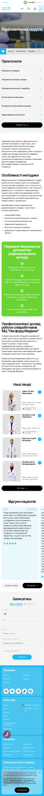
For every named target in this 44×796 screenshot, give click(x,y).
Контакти (26, 675)
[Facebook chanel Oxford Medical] (12, 691)
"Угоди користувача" (15, 780)
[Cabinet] (35, 8)
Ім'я (4, 620)
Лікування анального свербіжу (16, 88)
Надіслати (22, 657)
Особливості (21, 51)
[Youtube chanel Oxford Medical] (6, 691)
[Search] (29, 8)
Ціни (5, 716)
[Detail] (22, 400)
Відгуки (6, 712)
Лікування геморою (10, 71)
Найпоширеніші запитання (10, 724)
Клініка (5, 629)
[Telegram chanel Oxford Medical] (30, 691)
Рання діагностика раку (13, 97)
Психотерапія (28, 755)
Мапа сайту (8, 729)
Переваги (31, 51)
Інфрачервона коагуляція (13, 115)
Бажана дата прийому (11, 639)
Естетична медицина (12, 751)
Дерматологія (28, 748)
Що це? (11, 51)
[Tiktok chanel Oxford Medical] (24, 691)
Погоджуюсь (22, 790)
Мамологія (8, 755)
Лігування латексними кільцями (16, 106)
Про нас (7, 682)
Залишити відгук (11, 585)
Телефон (6, 610)
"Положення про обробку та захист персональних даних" (18, 780)
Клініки (6, 719)
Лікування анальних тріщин (14, 79)
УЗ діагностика (28, 751)
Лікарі (40, 51)
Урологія (7, 748)
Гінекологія (27, 744)
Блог (5, 675)
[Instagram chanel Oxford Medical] (18, 691)
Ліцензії (26, 679)
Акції (5, 709)
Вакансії (7, 679)
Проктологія (12, 61)
